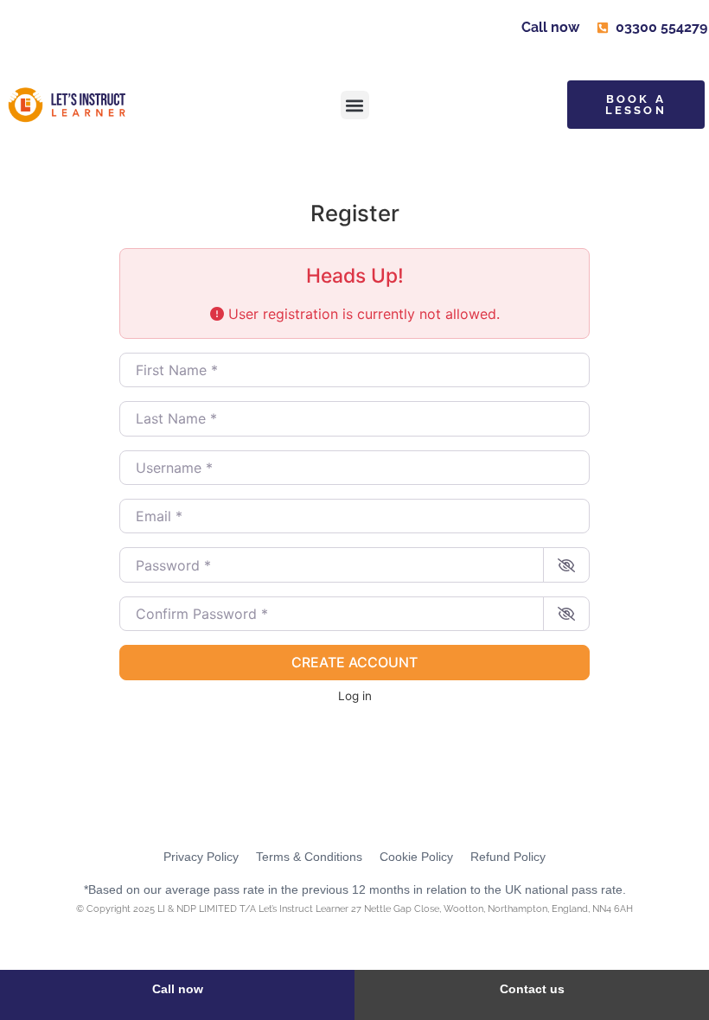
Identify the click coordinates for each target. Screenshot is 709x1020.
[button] (355, 105)
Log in (355, 696)
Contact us (532, 989)
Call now (177, 989)
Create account (354, 662)
